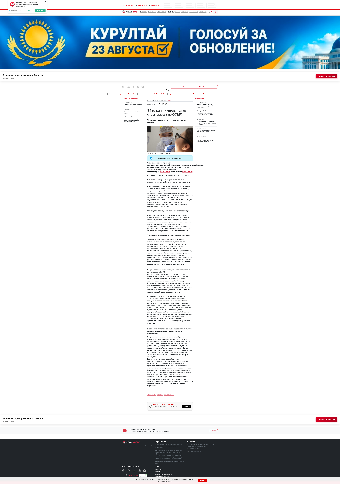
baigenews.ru (187, 172)
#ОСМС (159, 394)
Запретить (30, 10)
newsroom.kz (71, 94)
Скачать (213, 430)
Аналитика (152, 12)
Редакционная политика (162, 476)
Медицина (176, 12)
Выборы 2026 (158, 469)
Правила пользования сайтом (163, 474)
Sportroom (202, 12)
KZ (209, 12)
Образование (161, 12)
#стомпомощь (168, 394)
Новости (143, 12)
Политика (184, 12)
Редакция (157, 471)
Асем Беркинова (161, 100)
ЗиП (169, 12)
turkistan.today (85, 94)
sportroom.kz (100, 94)
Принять (202, 480)
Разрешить (40, 10)
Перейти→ (186, 406)
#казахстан (151, 394)
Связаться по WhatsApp (326, 76)
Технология (193, 12)
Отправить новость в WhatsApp (194, 87)
